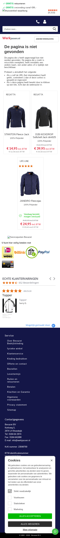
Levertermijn (13, 374)
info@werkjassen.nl (21, 440)
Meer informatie (30, 529)
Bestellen (12, 369)
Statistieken (19, 503)
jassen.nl (11, 37)
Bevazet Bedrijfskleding (17, 20)
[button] (50, 278)
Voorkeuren (19, 497)
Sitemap (11, 410)
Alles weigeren (30, 524)
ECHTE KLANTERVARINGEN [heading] (20, 278)
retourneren (15, 3)
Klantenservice (15, 353)
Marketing (18, 509)
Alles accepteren (30, 516)
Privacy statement (17, 405)
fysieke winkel (15, 348)
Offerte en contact (17, 364)
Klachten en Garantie (18, 392)
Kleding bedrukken (17, 359)
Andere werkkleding (45, 39)
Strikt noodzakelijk (22, 491)
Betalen (11, 387)
